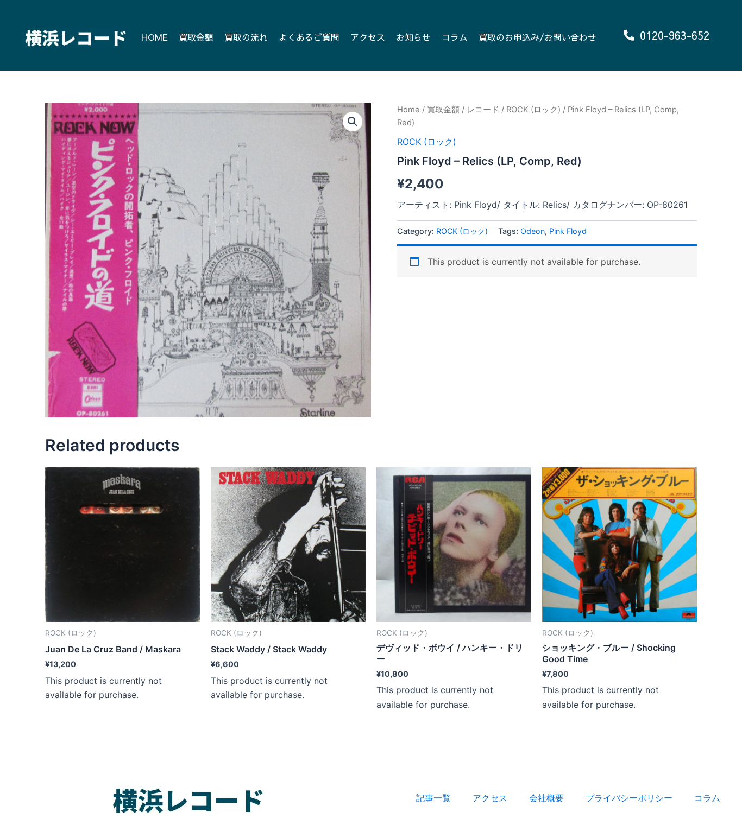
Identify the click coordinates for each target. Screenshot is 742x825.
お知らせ (413, 37)
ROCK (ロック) (533, 110)
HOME (154, 37)
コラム (455, 37)
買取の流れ (246, 37)
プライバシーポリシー (629, 797)
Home (408, 110)
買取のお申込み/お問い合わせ (537, 37)
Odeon (532, 231)
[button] (352, 121)
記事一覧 (433, 797)
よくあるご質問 (309, 37)
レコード (483, 110)
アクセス (367, 37)
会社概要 (546, 797)
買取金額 (196, 37)
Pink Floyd (568, 231)
